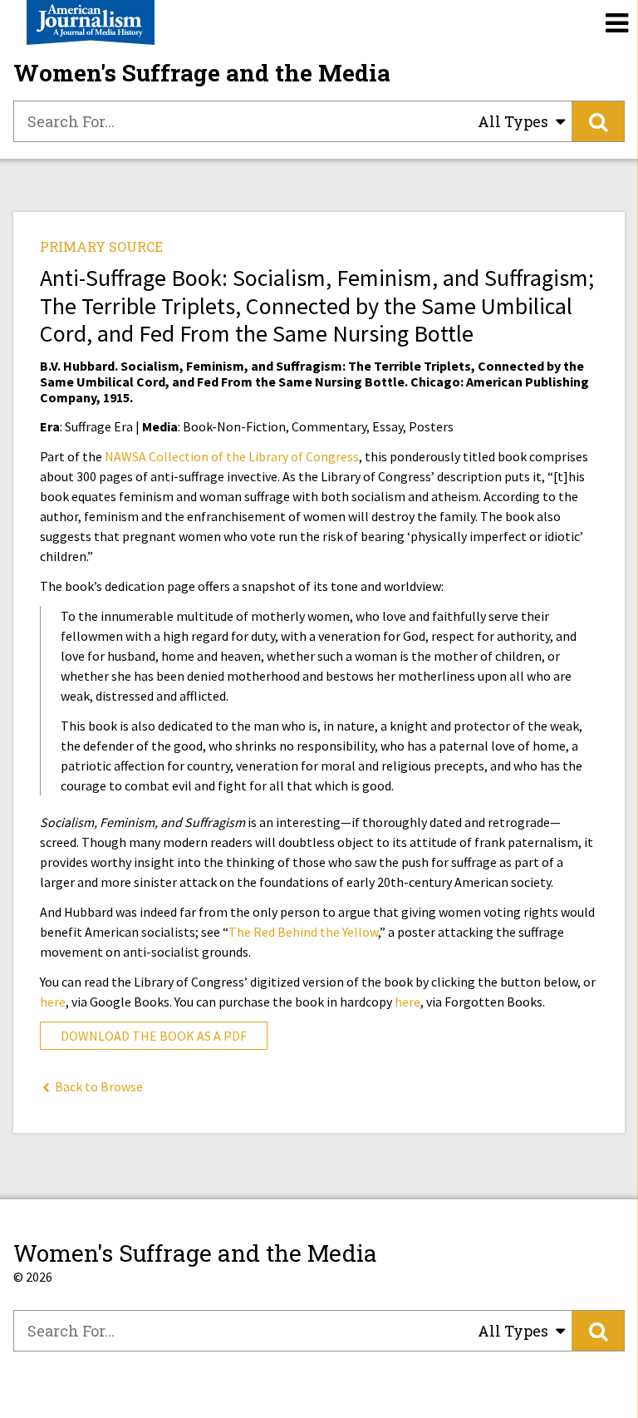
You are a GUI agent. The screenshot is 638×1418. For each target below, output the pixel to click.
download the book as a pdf (154, 1035)
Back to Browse (97, 1086)
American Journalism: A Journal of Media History (91, 22)
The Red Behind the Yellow (303, 931)
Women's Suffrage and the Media (201, 72)
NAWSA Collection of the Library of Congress (232, 456)
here (53, 1001)
